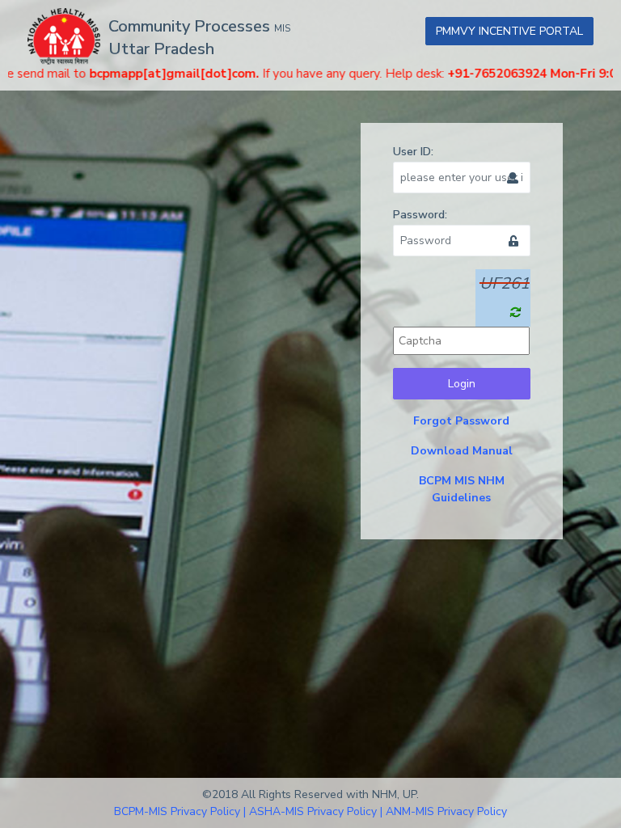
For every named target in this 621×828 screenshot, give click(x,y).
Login (461, 383)
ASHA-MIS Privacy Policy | (315, 811)
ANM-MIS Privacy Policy (446, 811)
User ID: (413, 151)
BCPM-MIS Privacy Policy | (180, 811)
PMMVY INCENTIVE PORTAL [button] (509, 31)
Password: (420, 214)
